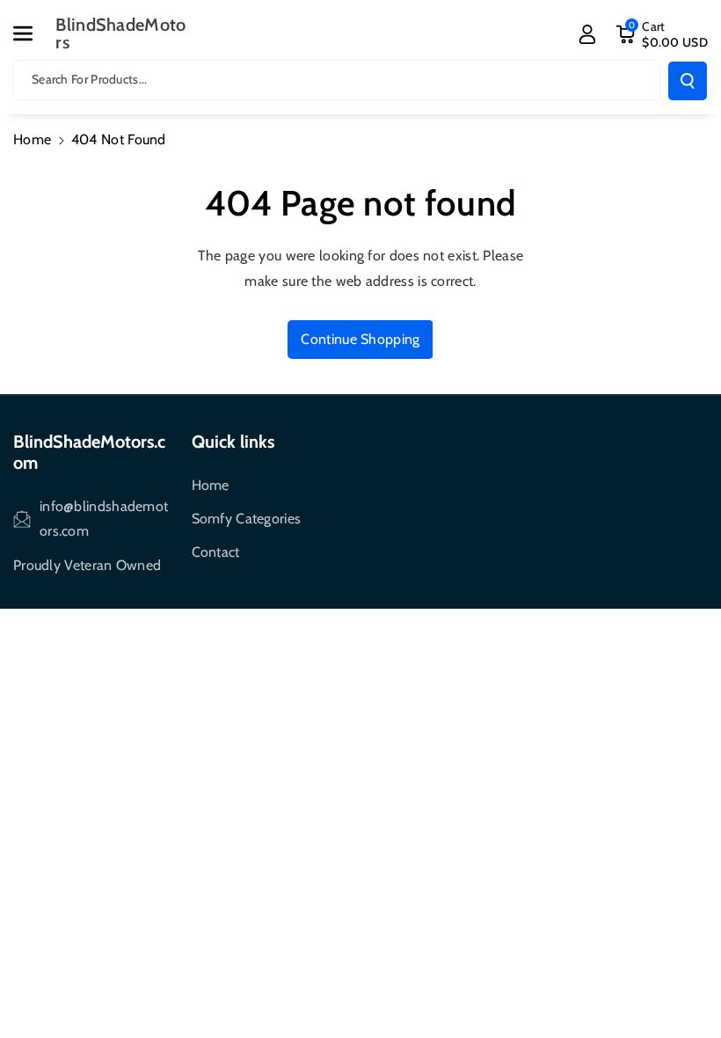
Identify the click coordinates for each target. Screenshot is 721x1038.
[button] (32, 33)
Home (32, 139)
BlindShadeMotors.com (89, 452)
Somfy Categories (247, 518)
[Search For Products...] (687, 81)
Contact (216, 552)
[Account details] (587, 34)
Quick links (233, 441)
